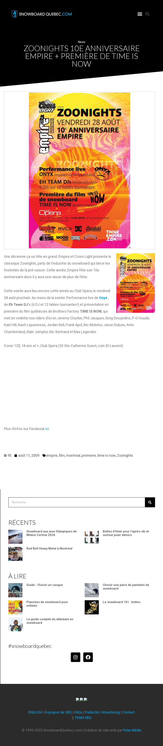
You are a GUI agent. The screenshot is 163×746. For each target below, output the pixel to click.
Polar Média (132, 730)
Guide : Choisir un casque (44, 585)
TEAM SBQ (83, 718)
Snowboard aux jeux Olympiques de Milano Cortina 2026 (51, 533)
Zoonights (125, 455)
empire (51, 455)
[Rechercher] (150, 502)
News (81, 42)
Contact (128, 712)
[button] (140, 14)
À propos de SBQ (58, 712)
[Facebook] (88, 657)
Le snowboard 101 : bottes (121, 602)
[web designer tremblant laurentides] (77, 700)
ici (47, 429)
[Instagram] (75, 657)
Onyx (103, 298)
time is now (106, 455)
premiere (89, 455)
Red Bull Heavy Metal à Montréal (49, 548)
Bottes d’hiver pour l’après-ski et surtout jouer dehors (126, 533)
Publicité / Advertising (102, 712)
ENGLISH (35, 712)
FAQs (78, 712)
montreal (73, 455)
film (62, 455)
